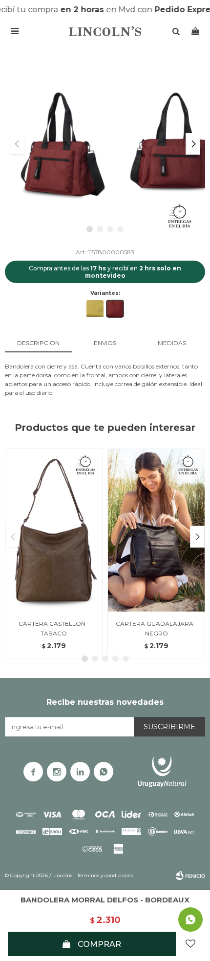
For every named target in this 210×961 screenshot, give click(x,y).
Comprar (99, 944)
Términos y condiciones (105, 875)
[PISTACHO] (95, 308)
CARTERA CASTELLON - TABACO (54, 628)
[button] (193, 144)
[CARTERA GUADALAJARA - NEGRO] (156, 530)
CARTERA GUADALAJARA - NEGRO (156, 628)
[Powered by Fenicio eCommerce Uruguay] (190, 875)
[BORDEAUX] (115, 308)
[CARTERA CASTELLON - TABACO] (54, 530)
